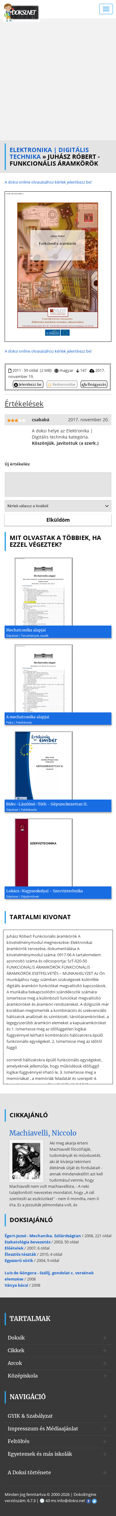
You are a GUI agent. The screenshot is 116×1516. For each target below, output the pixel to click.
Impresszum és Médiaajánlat (43, 1428)
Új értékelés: (17, 464)
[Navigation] (106, 9)
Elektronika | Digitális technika (49, 153)
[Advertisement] (58, 80)
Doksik (16, 1338)
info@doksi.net (71, 1500)
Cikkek (16, 1350)
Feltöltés (18, 1441)
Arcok (15, 1363)
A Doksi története (29, 1472)
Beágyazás (96, 384)
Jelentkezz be (30, 384)
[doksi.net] (21, 12)
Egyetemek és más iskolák (40, 1454)
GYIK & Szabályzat (30, 1416)
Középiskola (23, 1376)
